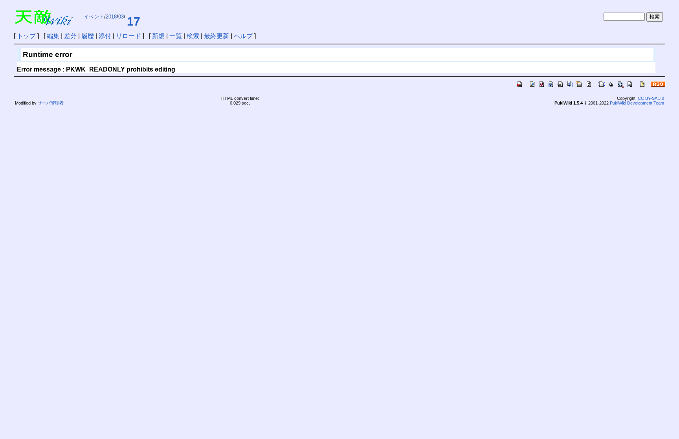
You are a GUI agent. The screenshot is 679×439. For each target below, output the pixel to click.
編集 (53, 36)
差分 (70, 36)
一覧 (175, 36)
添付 (105, 36)
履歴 (87, 36)
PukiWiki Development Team (637, 103)
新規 (158, 36)
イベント (94, 17)
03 (121, 17)
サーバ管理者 (51, 103)
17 (133, 21)
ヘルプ (243, 36)
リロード (128, 36)
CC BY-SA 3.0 (651, 98)
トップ (26, 36)
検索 (193, 36)
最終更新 (216, 36)
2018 (111, 17)
